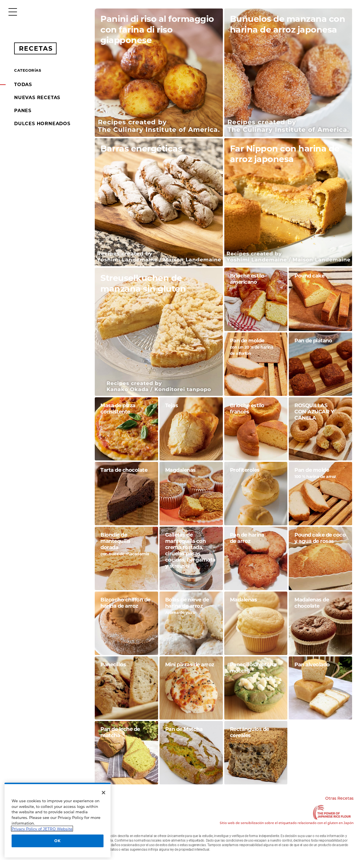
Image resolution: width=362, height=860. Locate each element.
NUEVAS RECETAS (37, 97)
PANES (22, 110)
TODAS (23, 84)
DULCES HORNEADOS (42, 123)
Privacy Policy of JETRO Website (42, 828)
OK (57, 840)
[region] (58, 820)
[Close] (103, 792)
